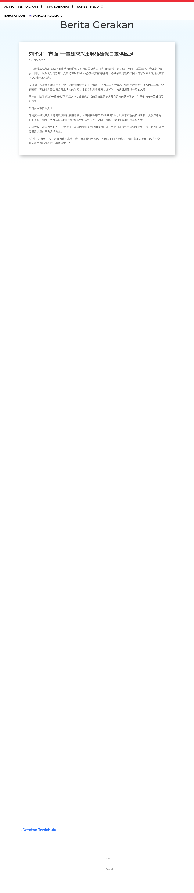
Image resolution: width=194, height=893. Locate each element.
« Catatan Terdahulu (37, 829)
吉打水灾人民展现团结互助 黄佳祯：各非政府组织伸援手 (66, 278)
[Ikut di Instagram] (64, 879)
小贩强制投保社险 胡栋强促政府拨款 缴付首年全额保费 (64, 746)
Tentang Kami (28, 6)
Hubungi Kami (14, 15)
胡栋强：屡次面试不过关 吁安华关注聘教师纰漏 (59, 557)
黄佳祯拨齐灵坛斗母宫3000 (44, 699)
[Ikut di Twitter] (55, 879)
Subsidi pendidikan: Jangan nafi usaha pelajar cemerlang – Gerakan (77, 793)
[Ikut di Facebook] (47, 879)
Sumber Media (88, 6)
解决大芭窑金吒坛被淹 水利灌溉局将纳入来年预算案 (62, 417)
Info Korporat (57, 6)
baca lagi (29, 301)
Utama (9, 6)
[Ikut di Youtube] (72, 879)
